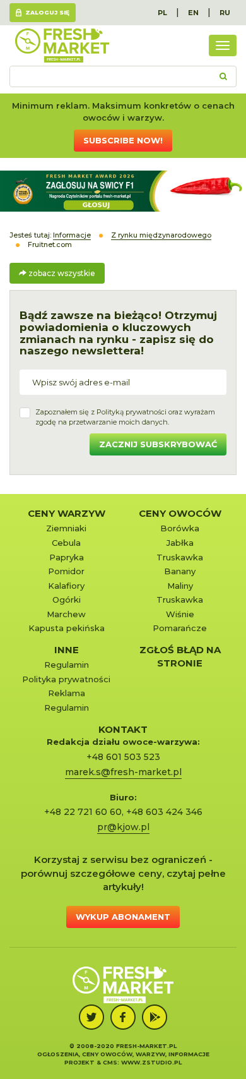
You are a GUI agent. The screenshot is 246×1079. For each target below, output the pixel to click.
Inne (66, 650)
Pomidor (66, 571)
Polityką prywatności (132, 411)
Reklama (66, 693)
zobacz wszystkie (60, 273)
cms (110, 1062)
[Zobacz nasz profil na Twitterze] (91, 1017)
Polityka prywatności (66, 679)
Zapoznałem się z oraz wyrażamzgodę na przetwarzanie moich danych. (125, 416)
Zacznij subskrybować (158, 444)
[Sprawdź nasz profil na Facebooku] (123, 1017)
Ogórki (66, 599)
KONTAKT (123, 729)
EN (193, 12)
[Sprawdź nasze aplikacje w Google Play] (154, 1017)
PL (162, 12)
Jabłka (180, 543)
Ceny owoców (180, 513)
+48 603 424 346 (164, 811)
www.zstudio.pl (151, 1062)
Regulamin (66, 665)
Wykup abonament (123, 917)
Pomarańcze (180, 628)
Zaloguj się (47, 12)
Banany (180, 571)
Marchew (66, 614)
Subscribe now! (123, 140)
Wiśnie (180, 614)
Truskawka (179, 557)
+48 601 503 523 (123, 757)
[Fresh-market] (61, 45)
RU (225, 12)
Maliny (180, 586)
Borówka (179, 528)
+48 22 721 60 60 (83, 811)
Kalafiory (66, 586)
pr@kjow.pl (123, 827)
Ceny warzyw (66, 513)
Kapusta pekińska (66, 628)
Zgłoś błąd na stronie (180, 656)
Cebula (66, 543)
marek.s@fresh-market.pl (123, 772)
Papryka (66, 557)
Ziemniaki (66, 528)
